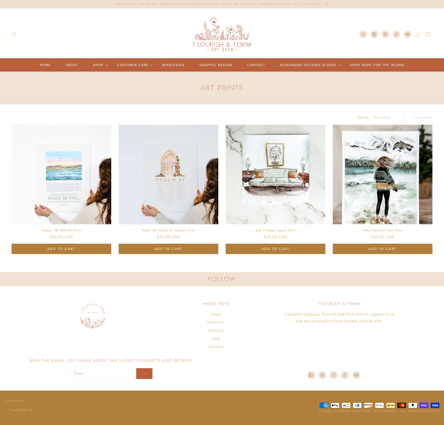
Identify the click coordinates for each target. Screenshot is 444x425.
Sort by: (363, 117)
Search (216, 347)
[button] (14, 34)
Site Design (386, 411)
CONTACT (216, 322)
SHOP (216, 314)
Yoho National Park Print (382, 230)
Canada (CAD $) (20, 410)
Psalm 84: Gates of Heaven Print (168, 230)
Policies (216, 330)
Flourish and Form (352, 411)
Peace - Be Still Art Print (61, 230)
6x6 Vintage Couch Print (276, 230)
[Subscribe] (144, 373)
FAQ (216, 339)
